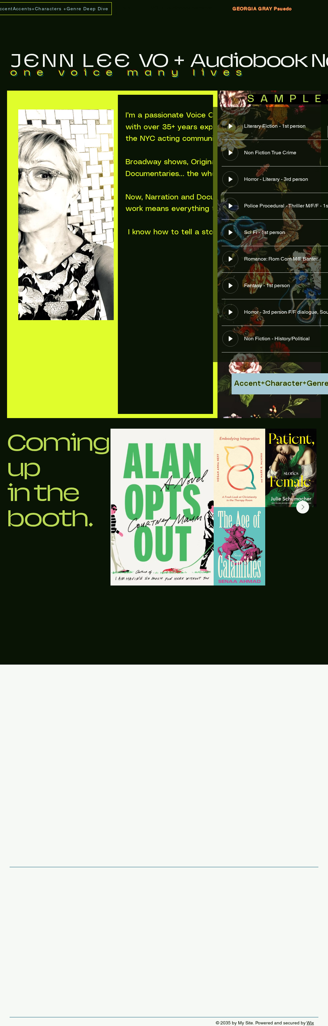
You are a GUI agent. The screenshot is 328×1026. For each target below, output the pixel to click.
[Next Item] (302, 507)
